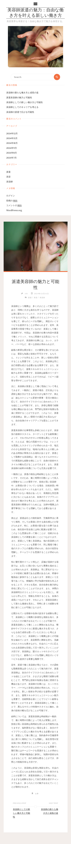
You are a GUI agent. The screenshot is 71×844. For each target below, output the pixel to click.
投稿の (11, 200)
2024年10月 (12, 143)
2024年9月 (11, 148)
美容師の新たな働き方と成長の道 (22, 92)
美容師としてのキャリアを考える (22, 107)
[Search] (57, 77)
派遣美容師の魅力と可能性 (19, 97)
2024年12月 (12, 133)
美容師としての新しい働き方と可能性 (24, 102)
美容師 (9, 181)
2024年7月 (11, 157)
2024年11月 (12, 138)
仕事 (37, 794)
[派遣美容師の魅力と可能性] (35, 246)
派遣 (8, 172)
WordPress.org (14, 210)
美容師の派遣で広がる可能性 (20, 112)
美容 (8, 176)
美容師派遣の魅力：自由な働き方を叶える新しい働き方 (35, 13)
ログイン (10, 195)
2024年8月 (11, 152)
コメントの (14, 205)
